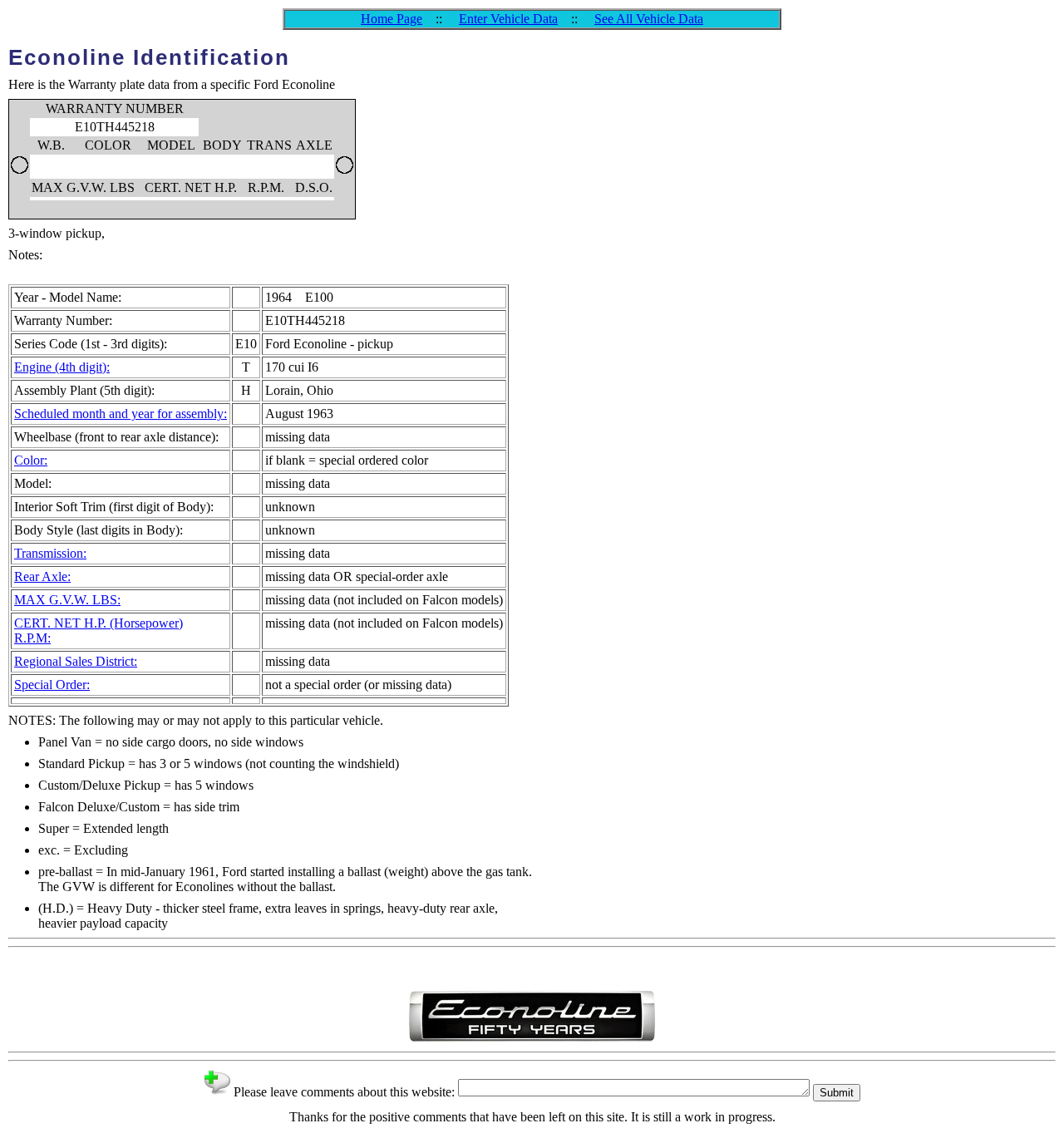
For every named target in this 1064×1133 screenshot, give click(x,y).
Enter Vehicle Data (508, 19)
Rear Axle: (42, 576)
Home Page (391, 19)
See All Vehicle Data (648, 19)
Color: (30, 460)
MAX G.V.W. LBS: (67, 600)
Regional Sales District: (75, 661)
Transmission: (50, 553)
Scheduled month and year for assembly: (120, 413)
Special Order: (52, 684)
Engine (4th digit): (62, 367)
